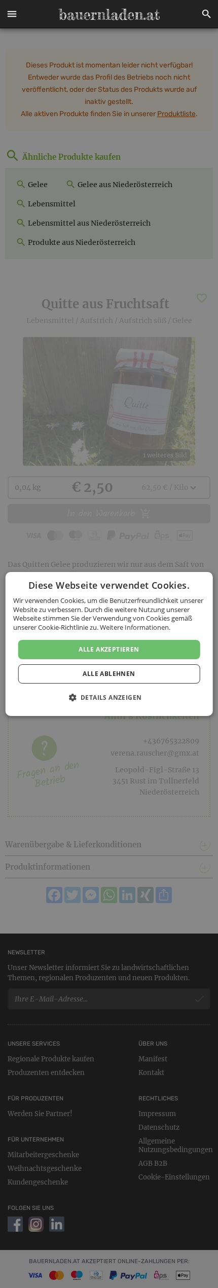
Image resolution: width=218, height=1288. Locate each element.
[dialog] (109, 644)
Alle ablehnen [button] (109, 673)
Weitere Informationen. (135, 627)
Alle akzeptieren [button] (109, 649)
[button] (11, 14)
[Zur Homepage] (109, 14)
